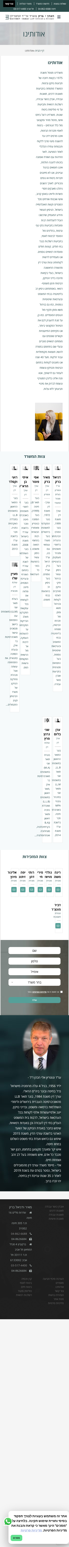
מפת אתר (59, 1299)
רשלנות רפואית (24, 1295)
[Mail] (58, 889)
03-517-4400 (19, 8)
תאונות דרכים (57, 1210)
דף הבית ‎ (39, 50)
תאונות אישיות (56, 1218)
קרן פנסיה (26, 1278)
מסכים (16, 1538)
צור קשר (9, 3)
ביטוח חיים (26, 1287)
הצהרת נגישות (56, 1295)
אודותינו (59, 1287)
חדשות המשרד (42, 3)
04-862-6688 (44, 8)
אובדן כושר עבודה (54, 1206)
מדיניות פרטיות (56, 1303)
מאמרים (60, 1283)
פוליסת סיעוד (25, 1291)
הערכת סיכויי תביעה (53, 1278)
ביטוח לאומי (26, 1283)
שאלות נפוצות (60, 3)
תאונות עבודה (56, 1214)
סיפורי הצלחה (25, 3)
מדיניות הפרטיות (39, 992)
